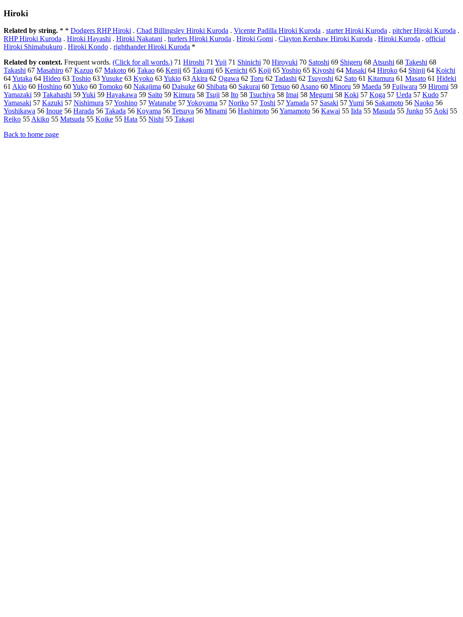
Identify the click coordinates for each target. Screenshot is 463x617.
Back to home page (31, 134)
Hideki (446, 78)
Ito (234, 94)
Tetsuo (280, 86)
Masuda (384, 111)
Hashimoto (253, 111)
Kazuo (83, 70)
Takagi (184, 119)
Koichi (445, 70)
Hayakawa (121, 94)
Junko (414, 111)
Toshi (267, 103)
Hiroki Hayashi (89, 38)
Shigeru (351, 62)
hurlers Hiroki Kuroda (199, 38)
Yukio (172, 78)
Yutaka (22, 78)
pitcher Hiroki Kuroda (424, 30)
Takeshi (416, 62)
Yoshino (125, 103)
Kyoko (143, 78)
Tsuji (213, 94)
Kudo (430, 94)
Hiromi (438, 86)
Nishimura (89, 103)
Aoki (441, 111)
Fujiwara (404, 86)
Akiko (40, 119)
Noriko (238, 103)
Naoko (424, 103)
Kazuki (52, 103)
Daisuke (183, 86)
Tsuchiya (262, 94)
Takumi (203, 70)
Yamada (297, 103)
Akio (19, 86)
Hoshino (50, 86)
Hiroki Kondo (88, 47)
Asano (309, 86)
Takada (115, 111)
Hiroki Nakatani (139, 38)
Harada (83, 111)
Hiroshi (193, 62)
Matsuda (72, 119)
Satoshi (318, 62)
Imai (292, 94)
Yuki (88, 94)
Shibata (216, 86)
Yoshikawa (19, 111)
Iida (356, 111)
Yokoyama (202, 103)
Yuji (221, 62)
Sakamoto (389, 103)
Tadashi (285, 78)
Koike (104, 119)
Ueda (403, 94)
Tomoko (111, 86)
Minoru (340, 86)
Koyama (149, 111)
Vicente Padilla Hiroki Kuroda (277, 30)
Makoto (115, 70)
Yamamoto (294, 111)
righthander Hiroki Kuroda (151, 47)
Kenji (173, 70)
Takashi (15, 70)
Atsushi (383, 62)
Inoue (54, 111)
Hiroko (387, 70)
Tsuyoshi (320, 78)
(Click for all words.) (142, 62)
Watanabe (162, 103)
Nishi (156, 119)
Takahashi (57, 94)
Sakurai (249, 86)
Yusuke (112, 78)
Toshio (81, 78)
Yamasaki (17, 103)
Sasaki (329, 103)
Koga (377, 94)
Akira (199, 78)
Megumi (321, 94)
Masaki (355, 70)
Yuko (80, 86)
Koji (264, 70)
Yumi (356, 103)
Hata (130, 119)
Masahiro (50, 70)
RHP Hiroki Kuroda (32, 38)
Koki (351, 94)
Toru (257, 78)
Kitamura (381, 78)
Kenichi (236, 70)
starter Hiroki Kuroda (356, 30)
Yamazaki (18, 94)
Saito (155, 94)
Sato (350, 78)
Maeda (371, 86)
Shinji (416, 70)
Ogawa (228, 78)
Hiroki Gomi (254, 38)
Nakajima (147, 86)
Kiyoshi (323, 70)
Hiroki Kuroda (399, 38)
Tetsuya (183, 111)
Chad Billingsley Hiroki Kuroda (182, 30)
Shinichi (249, 62)
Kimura (184, 94)
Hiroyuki (285, 62)
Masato (415, 78)
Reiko (12, 119)
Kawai (330, 111)
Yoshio (291, 70)
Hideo (52, 78)
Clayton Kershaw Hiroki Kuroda (326, 38)
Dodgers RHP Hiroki (101, 30)
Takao (146, 70)
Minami (216, 111)
